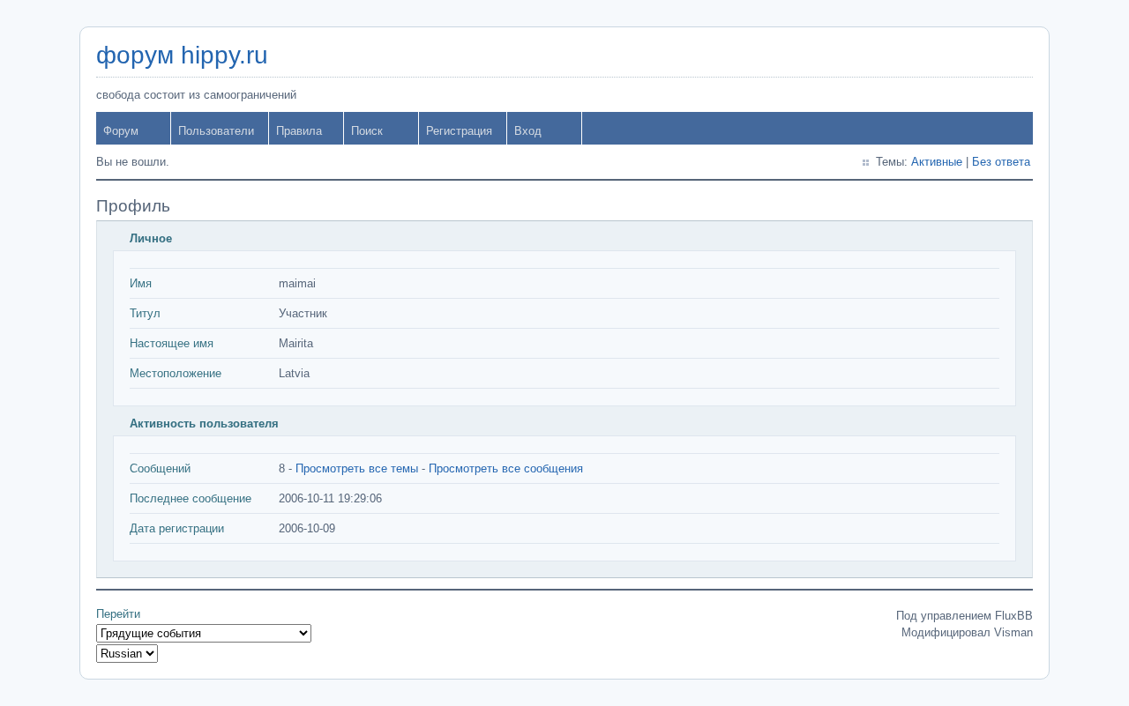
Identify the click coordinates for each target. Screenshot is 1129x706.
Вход (528, 130)
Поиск (367, 130)
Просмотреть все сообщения (506, 468)
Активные (936, 161)
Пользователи (216, 130)
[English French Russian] (127, 653)
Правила (299, 130)
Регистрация (459, 130)
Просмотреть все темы (356, 468)
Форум (120, 130)
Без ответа (1001, 161)
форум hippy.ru (182, 55)
